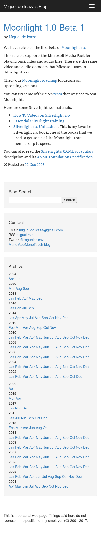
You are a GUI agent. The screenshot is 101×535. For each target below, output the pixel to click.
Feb (18, 298)
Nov (58, 317)
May (32, 298)
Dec (39, 298)
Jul (24, 307)
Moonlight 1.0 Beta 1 (44, 27)
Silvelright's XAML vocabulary (67, 151)
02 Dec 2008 (35, 164)
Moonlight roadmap (39, 80)
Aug (19, 288)
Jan (11, 298)
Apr (11, 278)
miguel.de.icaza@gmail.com (41, 229)
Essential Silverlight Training (38, 120)
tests (57, 93)
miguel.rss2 (25, 234)
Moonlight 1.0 (73, 47)
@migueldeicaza (33, 239)
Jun (18, 278)
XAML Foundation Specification (65, 156)
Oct (51, 317)
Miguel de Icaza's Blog (26, 6)
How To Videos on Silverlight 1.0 (41, 115)
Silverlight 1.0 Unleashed (35, 126)
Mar (12, 288)
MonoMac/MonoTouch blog (30, 244)
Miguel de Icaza (22, 37)
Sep (26, 288)
